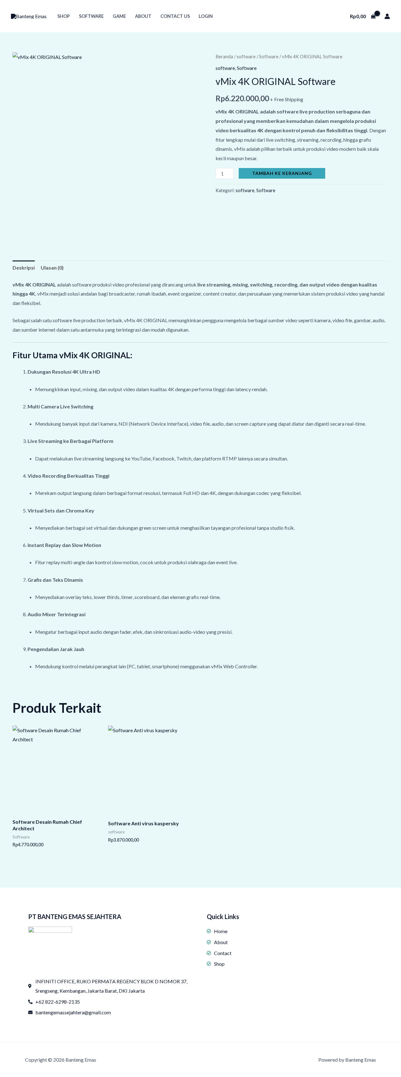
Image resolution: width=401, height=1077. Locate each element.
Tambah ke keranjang (282, 173)
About (143, 16)
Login (206, 16)
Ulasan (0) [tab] (52, 268)
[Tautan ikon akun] (387, 16)
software (246, 56)
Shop (63, 16)
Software (91, 16)
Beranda (224, 56)
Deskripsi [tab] (24, 268)
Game (119, 16)
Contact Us (175, 16)
